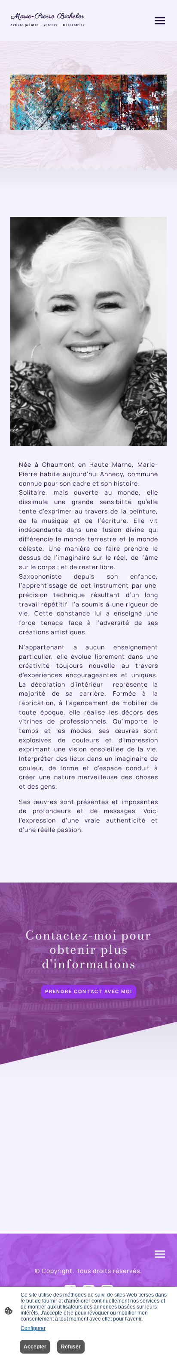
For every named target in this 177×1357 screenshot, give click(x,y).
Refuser (71, 1347)
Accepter (35, 1347)
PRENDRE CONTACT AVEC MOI (88, 991)
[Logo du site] (47, 30)
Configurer (33, 1328)
